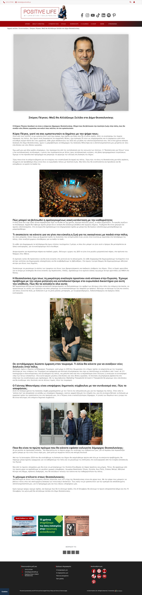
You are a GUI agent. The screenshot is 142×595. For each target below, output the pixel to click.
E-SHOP (93, 24)
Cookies (4, 591)
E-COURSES (85, 24)
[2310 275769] (4, 2)
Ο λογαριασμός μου (62, 570)
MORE (102, 24)
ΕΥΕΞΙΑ (63, 24)
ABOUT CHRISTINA (38, 24)
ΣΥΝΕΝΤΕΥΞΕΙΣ (54, 24)
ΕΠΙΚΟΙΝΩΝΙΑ (112, 24)
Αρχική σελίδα (12, 28)
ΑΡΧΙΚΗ (27, 24)
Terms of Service (60, 590)
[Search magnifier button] (130, 2)
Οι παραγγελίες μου (62, 573)
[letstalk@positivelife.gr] (16, 2)
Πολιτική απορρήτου (62, 576)
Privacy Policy (49, 590)
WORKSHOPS (74, 24)
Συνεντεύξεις (24, 28)
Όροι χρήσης (60, 578)
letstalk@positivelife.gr (24, 2)
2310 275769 (9, 2)
